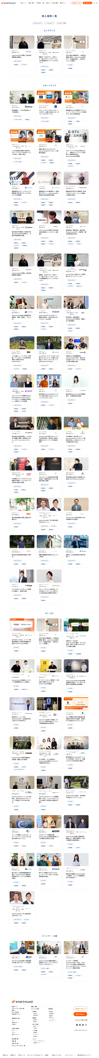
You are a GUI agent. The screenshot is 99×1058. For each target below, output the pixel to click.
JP (94, 3)
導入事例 (39, 3)
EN (97, 3)
